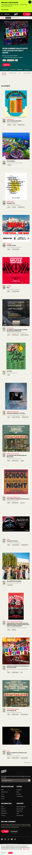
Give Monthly (14, 831)
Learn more (6, 65)
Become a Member (21, 806)
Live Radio (19, 789)
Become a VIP (20, 809)
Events (2, 798)
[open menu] (2, 14)
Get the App (5, 9)
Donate (28, 14)
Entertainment (4, 792)
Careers (3, 809)
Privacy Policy (26, 849)
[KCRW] (3, 772)
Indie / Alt (17, 60)
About (2, 806)
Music (4, 60)
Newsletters (4, 813)
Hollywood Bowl (27, 73)
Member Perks (20, 815)
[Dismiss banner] (29, 2)
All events (4, 73)
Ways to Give (20, 811)
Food (2, 794)
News (2, 789)
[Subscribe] (29, 780)
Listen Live (6, 14)
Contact (3, 815)
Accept (10, 852)
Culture (3, 796)
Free (20, 73)
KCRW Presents (10, 60)
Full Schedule (20, 796)
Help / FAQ (3, 811)
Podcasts (19, 794)
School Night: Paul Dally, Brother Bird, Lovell (14, 52)
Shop (18, 813)
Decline (3, 852)
